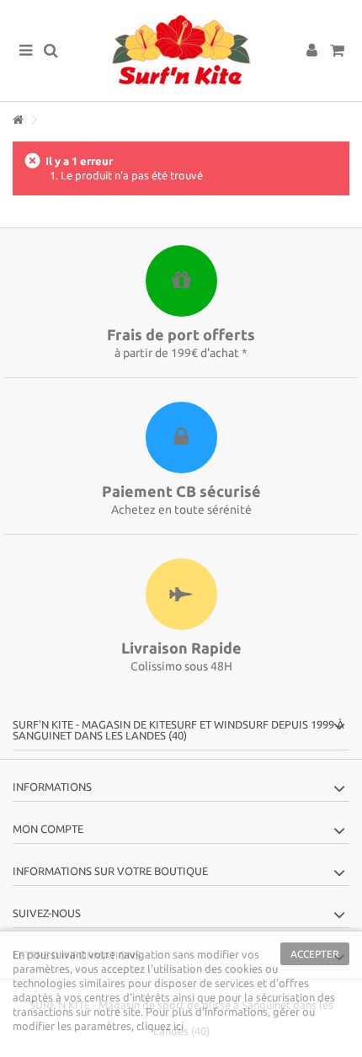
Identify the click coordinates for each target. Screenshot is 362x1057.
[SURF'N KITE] (181, 50)
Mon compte (48, 829)
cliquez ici (160, 1026)
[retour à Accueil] (18, 120)
